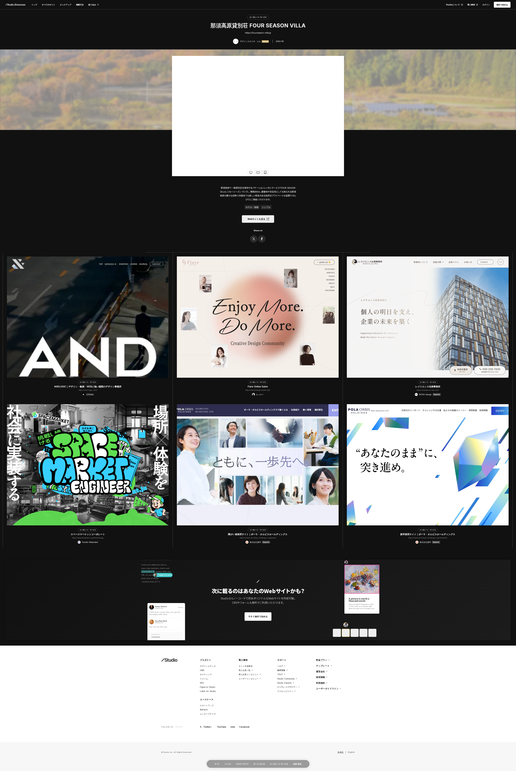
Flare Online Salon (258, 386)
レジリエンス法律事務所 (427, 386)
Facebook (244, 726)
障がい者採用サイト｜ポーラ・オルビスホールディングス (257, 534)
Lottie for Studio (208, 691)
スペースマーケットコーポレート (88, 534)
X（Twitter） (206, 726)
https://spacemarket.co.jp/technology (87, 538)
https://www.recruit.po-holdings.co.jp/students (427, 538)
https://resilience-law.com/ (428, 390)
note (232, 726)
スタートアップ (207, 705)
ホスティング (206, 674)
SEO (202, 683)
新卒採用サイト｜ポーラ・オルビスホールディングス (427, 534)
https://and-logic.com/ (87, 390)
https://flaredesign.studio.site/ (257, 390)
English (351, 752)
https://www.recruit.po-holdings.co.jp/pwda (258, 538)
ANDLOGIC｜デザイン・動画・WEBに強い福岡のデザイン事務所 (87, 386)
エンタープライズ (208, 714)
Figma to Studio (207, 687)
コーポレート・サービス (258, 17)
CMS (202, 670)
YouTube (221, 726)
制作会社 (204, 709)
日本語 (340, 752)
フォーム (204, 679)
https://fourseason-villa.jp (258, 32)
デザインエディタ (208, 666)
